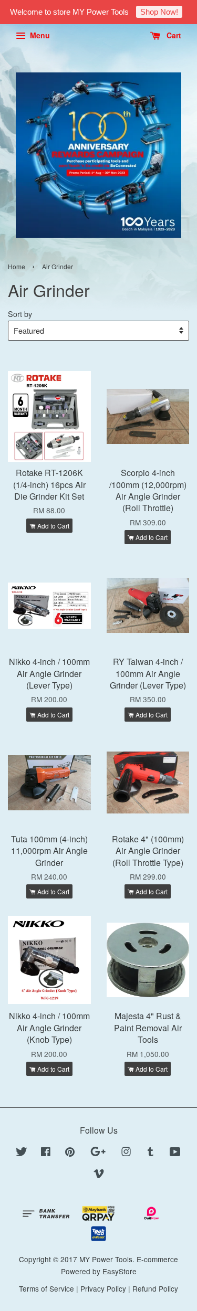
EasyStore (119, 1271)
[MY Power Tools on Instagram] (126, 1153)
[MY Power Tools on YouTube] (175, 1153)
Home (16, 266)
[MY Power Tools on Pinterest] (70, 1153)
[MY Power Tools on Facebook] (45, 1153)
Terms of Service (46, 1288)
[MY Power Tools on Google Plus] (98, 1153)
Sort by (20, 313)
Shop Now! (159, 11)
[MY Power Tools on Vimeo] (99, 1175)
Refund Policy (155, 1288)
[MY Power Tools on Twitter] (21, 1153)
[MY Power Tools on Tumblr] (150, 1153)
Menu (39, 35)
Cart (172, 35)
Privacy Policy (103, 1288)
